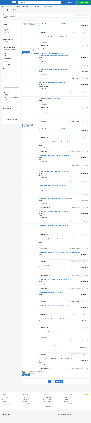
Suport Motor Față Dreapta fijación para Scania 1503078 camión (54, 23)
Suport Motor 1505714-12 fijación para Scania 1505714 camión (53, 225)
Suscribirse (26, 51)
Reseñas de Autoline (26, 403)
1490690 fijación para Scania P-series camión (49, 98)
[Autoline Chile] (6, 2)
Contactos (4, 401)
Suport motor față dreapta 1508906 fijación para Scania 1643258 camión (55, 358)
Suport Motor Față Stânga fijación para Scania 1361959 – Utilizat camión (55, 279)
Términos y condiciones (27, 397)
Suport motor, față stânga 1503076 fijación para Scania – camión (54, 141)
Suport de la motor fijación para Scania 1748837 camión (52, 185)
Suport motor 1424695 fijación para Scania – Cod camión (52, 265)
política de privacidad (48, 53)
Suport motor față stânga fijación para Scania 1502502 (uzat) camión (55, 318)
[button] (84, 33)
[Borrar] (19, 18)
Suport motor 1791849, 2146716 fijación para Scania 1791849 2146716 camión (57, 345)
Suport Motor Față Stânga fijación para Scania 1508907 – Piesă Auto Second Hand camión (60, 252)
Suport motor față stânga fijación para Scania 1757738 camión (53, 36)
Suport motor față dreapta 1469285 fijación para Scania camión (53, 171)
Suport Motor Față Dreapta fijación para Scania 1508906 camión (54, 128)
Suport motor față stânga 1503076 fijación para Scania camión (53, 238)
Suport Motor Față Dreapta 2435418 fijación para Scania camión (54, 155)
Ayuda (3, 399)
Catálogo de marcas (26, 405)
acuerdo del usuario (60, 53)
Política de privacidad (26, 399)
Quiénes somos (5, 397)
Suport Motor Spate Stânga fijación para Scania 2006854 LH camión (55, 305)
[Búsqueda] (19, 2)
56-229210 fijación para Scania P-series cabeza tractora (52, 82)
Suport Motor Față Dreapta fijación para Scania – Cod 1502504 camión (55, 198)
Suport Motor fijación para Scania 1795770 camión (50, 292)
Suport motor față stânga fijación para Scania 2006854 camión (53, 331)
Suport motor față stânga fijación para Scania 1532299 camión (53, 69)
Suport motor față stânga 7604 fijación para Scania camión (52, 112)
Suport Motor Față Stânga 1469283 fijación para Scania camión (53, 211)
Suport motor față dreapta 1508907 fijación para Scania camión (53, 55)
